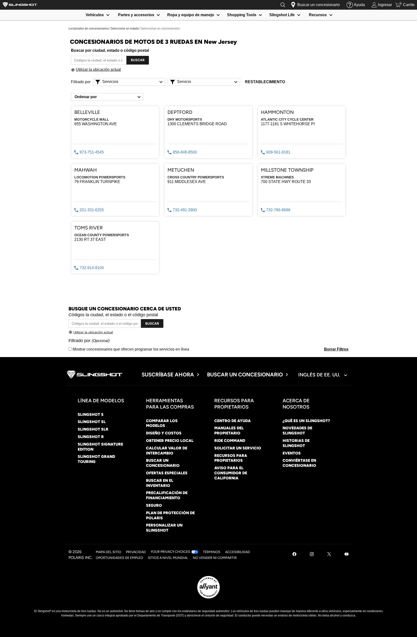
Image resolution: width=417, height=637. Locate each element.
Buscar (138, 60)
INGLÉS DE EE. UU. (319, 375)
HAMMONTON (277, 112)
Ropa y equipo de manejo (190, 15)
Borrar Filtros (336, 349)
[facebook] (294, 555)
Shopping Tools (241, 15)
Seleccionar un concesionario (160, 28)
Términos (211, 552)
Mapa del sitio (108, 552)
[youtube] (346, 555)
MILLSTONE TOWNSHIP (287, 170)
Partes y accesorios (136, 15)
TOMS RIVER (88, 228)
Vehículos (95, 15)
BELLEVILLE (87, 112)
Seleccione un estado (125, 28)
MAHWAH (85, 170)
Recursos (318, 15)
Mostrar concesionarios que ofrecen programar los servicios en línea (130, 349)
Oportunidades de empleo (119, 558)
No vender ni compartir (215, 558)
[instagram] (312, 555)
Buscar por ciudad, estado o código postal (110, 50)
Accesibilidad (237, 552)
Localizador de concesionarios (89, 28)
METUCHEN (180, 170)
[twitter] (329, 555)
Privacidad (136, 552)
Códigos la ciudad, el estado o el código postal (113, 314)
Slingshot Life (282, 15)
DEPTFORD (179, 112)
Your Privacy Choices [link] (170, 552)
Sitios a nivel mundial (168, 558)
